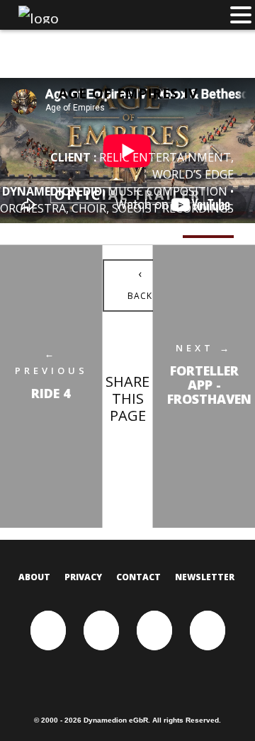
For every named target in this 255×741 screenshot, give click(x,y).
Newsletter (204, 577)
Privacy (83, 577)
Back (140, 284)
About (34, 577)
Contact (138, 577)
